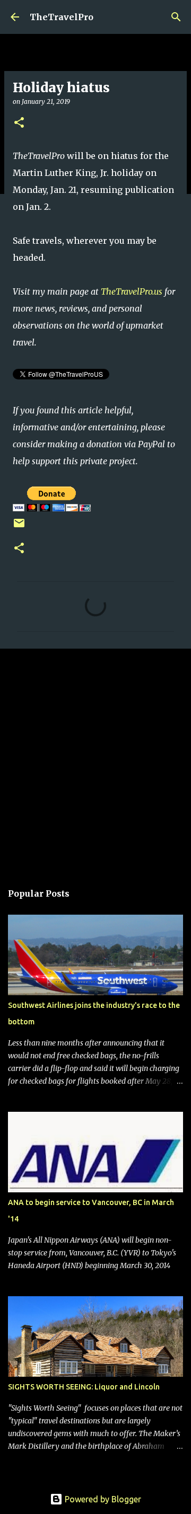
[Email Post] (19, 527)
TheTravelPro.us (131, 291)
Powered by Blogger (102, 1499)
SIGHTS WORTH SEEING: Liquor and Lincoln (84, 1387)
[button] (19, 123)
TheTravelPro (61, 17)
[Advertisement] (95, 760)
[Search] (176, 17)
